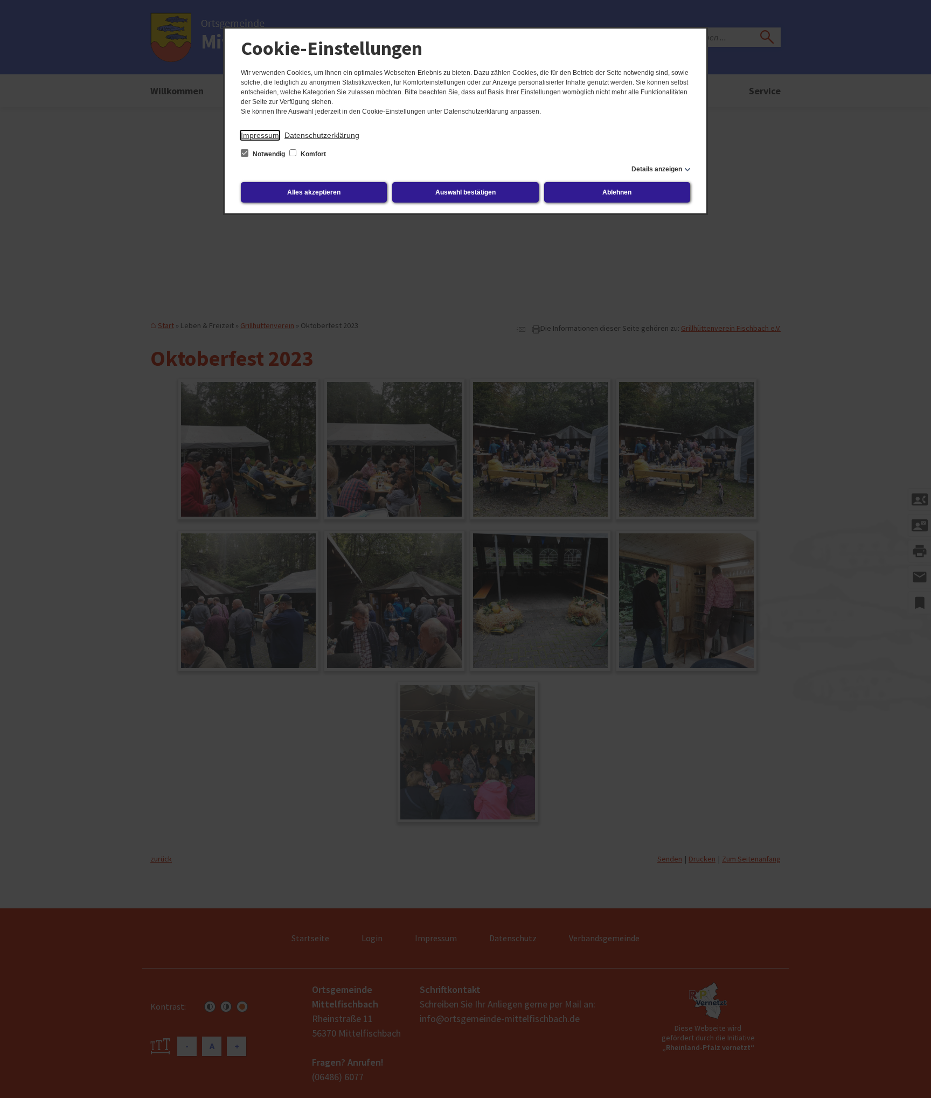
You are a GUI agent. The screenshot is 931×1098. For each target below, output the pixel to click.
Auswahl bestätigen (465, 192)
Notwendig (269, 154)
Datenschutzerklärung (321, 135)
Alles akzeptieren (314, 192)
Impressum (260, 135)
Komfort (312, 154)
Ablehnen (616, 192)
